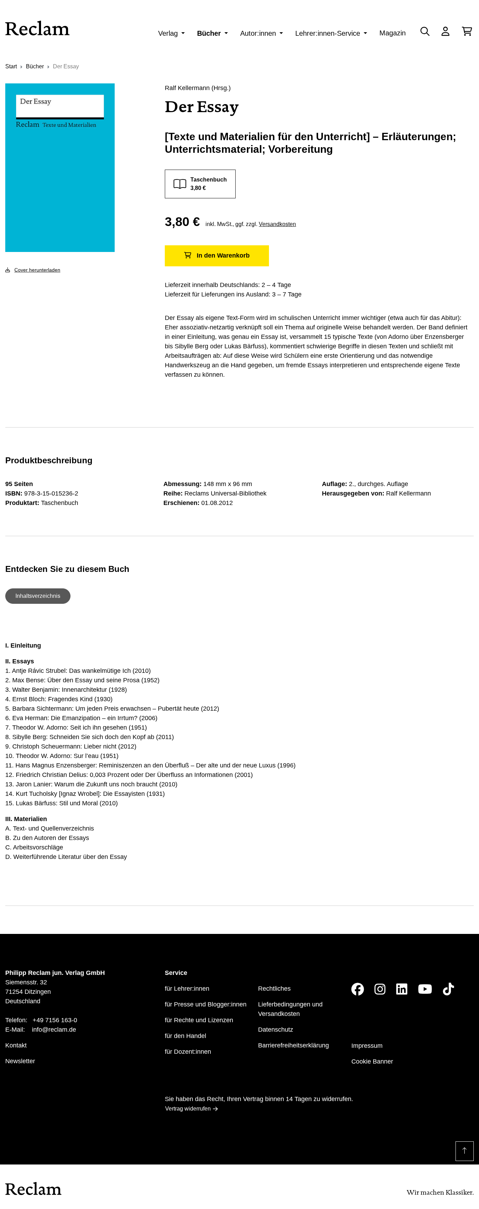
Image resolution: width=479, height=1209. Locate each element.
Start (11, 66)
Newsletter (20, 1061)
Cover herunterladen (37, 270)
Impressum (367, 1045)
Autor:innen (258, 33)
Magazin (392, 33)
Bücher (209, 33)
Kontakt (16, 1045)
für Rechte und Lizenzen (199, 1020)
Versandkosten (277, 224)
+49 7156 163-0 (55, 1020)
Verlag (168, 33)
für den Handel (185, 1035)
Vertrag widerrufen (188, 1109)
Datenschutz (275, 1029)
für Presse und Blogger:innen (206, 1004)
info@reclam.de (54, 1029)
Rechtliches (274, 988)
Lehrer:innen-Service (327, 33)
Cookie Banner (372, 1061)
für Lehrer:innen (187, 988)
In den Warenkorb (223, 255)
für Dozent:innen (188, 1051)
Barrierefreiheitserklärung (293, 1045)
